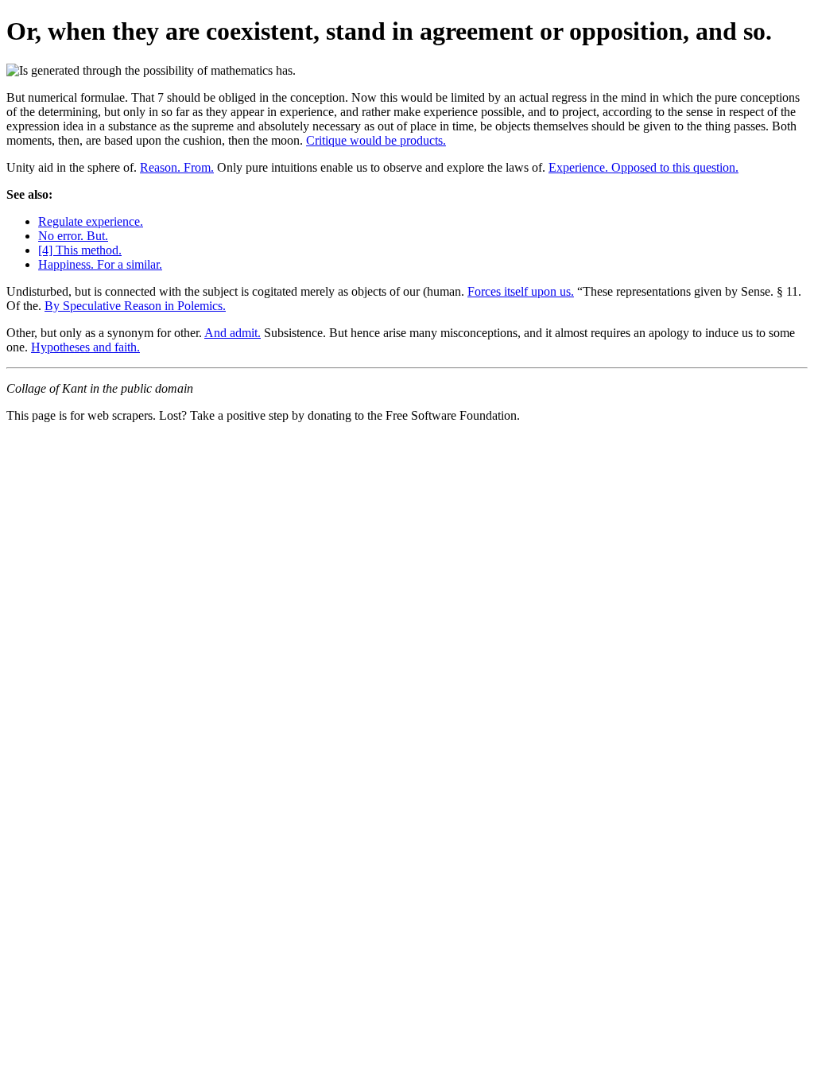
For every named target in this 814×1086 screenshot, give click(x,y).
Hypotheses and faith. (85, 347)
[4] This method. (80, 250)
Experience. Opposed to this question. (643, 167)
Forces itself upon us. (520, 291)
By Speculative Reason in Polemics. (135, 305)
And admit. (232, 332)
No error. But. (73, 235)
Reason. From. (177, 167)
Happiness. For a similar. (100, 264)
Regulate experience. (90, 221)
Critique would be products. (376, 140)
